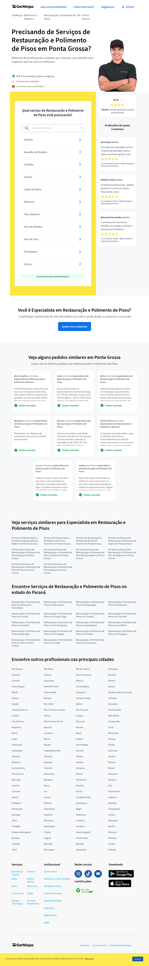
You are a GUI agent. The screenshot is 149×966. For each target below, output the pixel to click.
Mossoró (112, 832)
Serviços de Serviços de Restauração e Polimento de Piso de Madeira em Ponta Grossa (122, 554)
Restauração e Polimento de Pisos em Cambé (26, 615)
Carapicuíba (114, 721)
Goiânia (47, 674)
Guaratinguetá (83, 832)
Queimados (49, 826)
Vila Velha (48, 703)
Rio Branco (17, 668)
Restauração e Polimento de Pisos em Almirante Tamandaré (26, 604)
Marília (111, 826)
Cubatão (16, 843)
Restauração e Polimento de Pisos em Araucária (122, 603)
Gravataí (48, 762)
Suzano (79, 727)
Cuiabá (15, 703)
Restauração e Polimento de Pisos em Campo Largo (58, 615)
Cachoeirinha (18, 768)
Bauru (47, 785)
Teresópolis (114, 808)
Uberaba (112, 803)
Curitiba (16, 680)
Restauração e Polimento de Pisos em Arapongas (90, 603)
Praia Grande (114, 709)
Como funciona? (83, 7)
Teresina (48, 756)
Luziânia (80, 826)
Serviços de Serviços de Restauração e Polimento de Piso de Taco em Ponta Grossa (26, 568)
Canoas (79, 715)
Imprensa (85, 945)
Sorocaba (112, 703)
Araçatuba (81, 849)
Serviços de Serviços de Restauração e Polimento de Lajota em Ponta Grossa (122, 540)
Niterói (79, 680)
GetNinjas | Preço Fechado (57, 878)
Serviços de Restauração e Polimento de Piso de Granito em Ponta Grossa (89, 540)
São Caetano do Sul (53, 721)
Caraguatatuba (83, 797)
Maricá (79, 773)
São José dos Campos (54, 709)
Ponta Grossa (86, 17)
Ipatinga (16, 814)
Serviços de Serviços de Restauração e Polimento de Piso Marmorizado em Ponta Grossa (90, 554)
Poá (110, 785)
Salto (14, 820)
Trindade (16, 826)
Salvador (16, 674)
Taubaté (48, 768)
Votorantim (114, 791)
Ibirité (79, 791)
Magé (78, 808)
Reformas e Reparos (30, 17)
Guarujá (47, 727)
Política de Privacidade (120, 945)
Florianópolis (82, 686)
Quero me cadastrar (74, 326)
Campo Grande (83, 698)
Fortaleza (113, 668)
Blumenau (113, 733)
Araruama (81, 814)
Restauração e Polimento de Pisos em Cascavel (90, 615)
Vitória (47, 715)
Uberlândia (113, 715)
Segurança (107, 7)
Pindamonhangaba (21, 832)
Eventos (31, 871)
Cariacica (80, 768)
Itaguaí (47, 837)
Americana (49, 773)
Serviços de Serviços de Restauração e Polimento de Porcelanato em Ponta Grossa (58, 568)
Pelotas (48, 803)
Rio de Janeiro (83, 668)
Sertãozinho (82, 837)
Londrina (48, 733)
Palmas (112, 762)
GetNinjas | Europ (52, 886)
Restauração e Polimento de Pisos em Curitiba (26, 624)
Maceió (47, 744)
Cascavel (16, 791)
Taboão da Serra (20, 709)
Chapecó (48, 814)
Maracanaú (17, 808)
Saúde (30, 893)
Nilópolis (16, 762)
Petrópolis (81, 779)
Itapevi (79, 738)
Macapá (80, 843)
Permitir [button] (138, 959)
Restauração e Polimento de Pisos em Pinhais (90, 632)
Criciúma (80, 820)
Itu (45, 791)
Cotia (110, 727)
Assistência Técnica (17, 873)
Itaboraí (112, 797)
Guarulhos (49, 680)
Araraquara (81, 803)
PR (78, 15)
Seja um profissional (53, 7)
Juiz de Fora (17, 721)
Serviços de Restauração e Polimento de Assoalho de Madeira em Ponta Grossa (25, 540)
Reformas (32, 886)
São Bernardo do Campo (120, 692)
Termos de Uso (99, 945)
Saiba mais (89, 958)
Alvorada (16, 779)
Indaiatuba (17, 750)
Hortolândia (82, 744)
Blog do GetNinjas (53, 900)
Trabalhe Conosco (53, 893)
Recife (15, 692)
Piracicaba (17, 744)
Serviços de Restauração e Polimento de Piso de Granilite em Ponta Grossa (57, 540)
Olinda (111, 744)
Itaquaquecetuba (52, 750)
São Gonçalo (82, 709)
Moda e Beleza (30, 880)
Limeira (15, 785)
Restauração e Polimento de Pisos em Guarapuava (90, 624)
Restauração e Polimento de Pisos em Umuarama (90, 641)
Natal (14, 733)
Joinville (112, 698)
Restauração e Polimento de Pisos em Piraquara (122, 632)
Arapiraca (16, 727)
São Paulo (49, 668)
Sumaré (80, 750)
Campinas (81, 692)
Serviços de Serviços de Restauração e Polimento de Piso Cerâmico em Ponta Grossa (58, 554)
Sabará (15, 797)
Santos (111, 686)
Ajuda (46, 922)
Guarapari (113, 820)
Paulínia (80, 785)
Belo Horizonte (83, 674)
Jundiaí (15, 715)
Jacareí (111, 756)
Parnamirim (18, 773)
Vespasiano (49, 808)
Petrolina (48, 820)
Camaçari (113, 773)
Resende (48, 843)
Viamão (79, 762)
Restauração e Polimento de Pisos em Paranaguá (58, 632)
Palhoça (112, 837)
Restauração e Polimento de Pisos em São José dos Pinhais (26, 642)
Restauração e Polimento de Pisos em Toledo (58, 641)
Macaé (111, 768)
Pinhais (79, 756)
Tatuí (14, 849)
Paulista (112, 779)
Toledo (47, 832)
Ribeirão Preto (51, 686)
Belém (79, 703)
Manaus (47, 698)
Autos (14, 886)
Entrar (130, 7)
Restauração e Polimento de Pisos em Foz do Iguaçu (58, 624)
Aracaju (111, 738)
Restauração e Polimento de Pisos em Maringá (26, 632)
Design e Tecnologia (17, 902)
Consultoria (17, 893)
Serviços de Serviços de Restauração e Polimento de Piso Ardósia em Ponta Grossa (26, 554)
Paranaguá (49, 849)
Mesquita (48, 779)
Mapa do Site (50, 915)
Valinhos (16, 756)
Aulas (14, 878)
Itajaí (14, 738)
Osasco (15, 698)
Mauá (78, 733)
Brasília (112, 674)
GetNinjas (17, 15)
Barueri (111, 680)
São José (80, 721)
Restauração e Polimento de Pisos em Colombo (122, 615)
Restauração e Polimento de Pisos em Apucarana (58, 603)
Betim (47, 738)
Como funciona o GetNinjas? (30, 86)
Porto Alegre (18, 686)
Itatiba (111, 814)
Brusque (16, 837)
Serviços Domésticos (33, 902)
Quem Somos (50, 871)
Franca (47, 797)
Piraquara (16, 803)
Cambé (111, 843)
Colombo (112, 750)
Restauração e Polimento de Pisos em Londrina (122, 624)
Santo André (50, 692)
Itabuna (112, 849)
